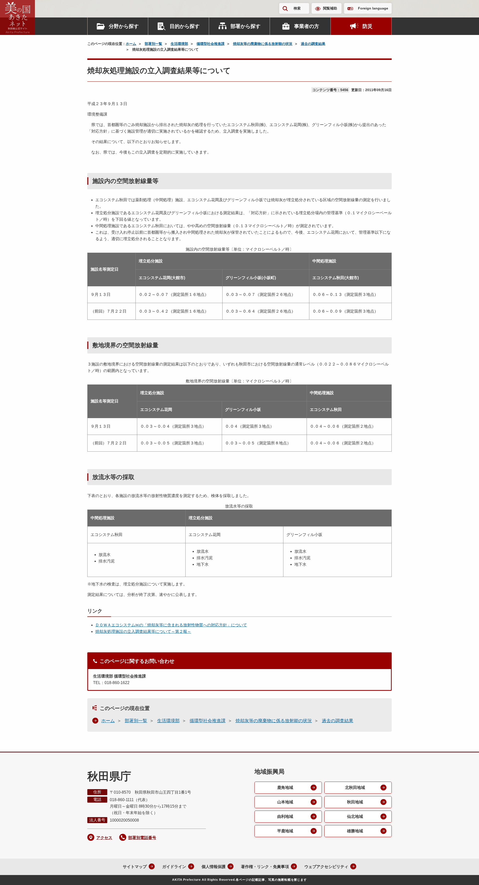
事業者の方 (306, 26)
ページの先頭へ (465, 874)
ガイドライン (174, 867)
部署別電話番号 (142, 838)
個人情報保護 (214, 867)
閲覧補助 (330, 8)
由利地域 (285, 816)
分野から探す (124, 26)
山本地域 (285, 802)
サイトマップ (135, 867)
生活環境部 (179, 44)
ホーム (131, 44)
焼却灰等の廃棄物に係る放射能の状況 (262, 44)
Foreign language (373, 8)
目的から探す (185, 26)
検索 (297, 8)
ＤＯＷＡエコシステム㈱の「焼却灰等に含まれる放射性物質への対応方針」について (171, 625)
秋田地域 (355, 802)
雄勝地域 (355, 831)
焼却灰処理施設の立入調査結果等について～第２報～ (143, 631)
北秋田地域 (355, 787)
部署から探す (245, 26)
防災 (367, 26)
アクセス (104, 838)
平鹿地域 (285, 831)
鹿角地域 (285, 787)
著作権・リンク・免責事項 (265, 867)
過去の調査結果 (313, 44)
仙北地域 (355, 816)
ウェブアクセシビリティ (326, 867)
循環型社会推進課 (211, 44)
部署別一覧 (153, 44)
